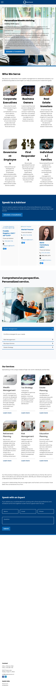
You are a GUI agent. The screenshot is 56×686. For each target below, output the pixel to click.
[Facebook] (3, 677)
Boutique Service (9, 343)
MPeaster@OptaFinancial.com (27, 239)
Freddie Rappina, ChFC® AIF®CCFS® (9, 233)
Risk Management (9, 339)
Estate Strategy (8, 347)
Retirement (5, 684)
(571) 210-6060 (45, 252)
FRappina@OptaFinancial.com (9, 245)
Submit (6, 529)
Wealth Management (10, 328)
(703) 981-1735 (8, 241)
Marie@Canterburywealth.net (46, 260)
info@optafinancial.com (8, 674)
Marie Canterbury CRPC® (44, 245)
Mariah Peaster (27, 229)
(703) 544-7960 (9, 666)
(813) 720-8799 (27, 235)
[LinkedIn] (4, 249)
